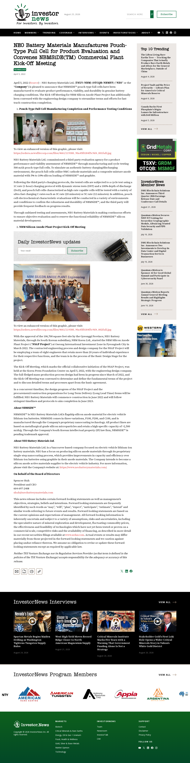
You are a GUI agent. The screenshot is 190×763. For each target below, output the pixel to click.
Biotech (58, 726)
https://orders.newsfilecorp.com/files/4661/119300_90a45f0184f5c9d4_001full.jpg (62, 153)
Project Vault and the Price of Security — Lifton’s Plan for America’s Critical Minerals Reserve (155, 89)
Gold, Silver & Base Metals (67, 743)
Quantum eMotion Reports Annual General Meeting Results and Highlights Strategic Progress (155, 296)
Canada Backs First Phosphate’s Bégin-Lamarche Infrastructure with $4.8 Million (154, 110)
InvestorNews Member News (153, 183)
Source (34, 82)
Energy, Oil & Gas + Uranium (68, 735)
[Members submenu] (38, 32)
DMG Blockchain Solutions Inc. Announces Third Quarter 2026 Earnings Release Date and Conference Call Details (155, 196)
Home (17, 32)
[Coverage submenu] (74, 32)
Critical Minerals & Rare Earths (69, 731)
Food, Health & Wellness (66, 739)
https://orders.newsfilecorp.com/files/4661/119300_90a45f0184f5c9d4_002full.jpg (62, 329)
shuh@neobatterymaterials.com (33, 492)
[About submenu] (151, 32)
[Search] (152, 14)
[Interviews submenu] (95, 32)
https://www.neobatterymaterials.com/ (83, 467)
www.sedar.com (74, 535)
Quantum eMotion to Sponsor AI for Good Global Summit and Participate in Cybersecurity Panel (156, 274)
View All (146, 129)
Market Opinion (62, 747)
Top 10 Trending (155, 49)
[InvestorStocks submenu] (137, 32)
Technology (20, 69)
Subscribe (167, 14)
